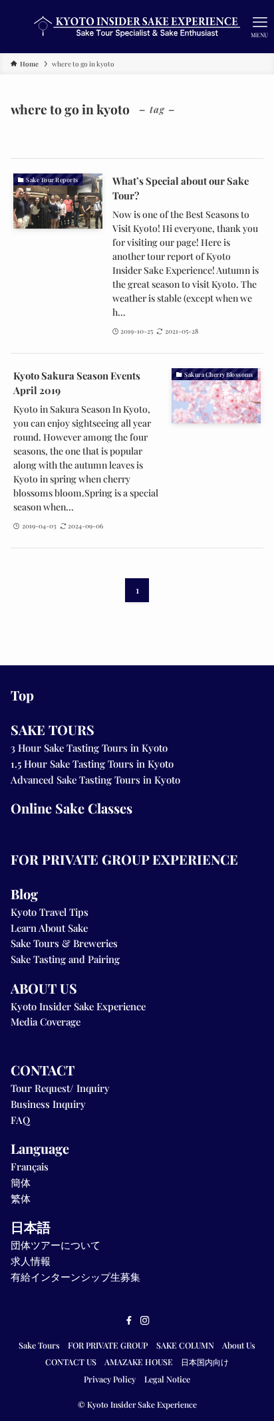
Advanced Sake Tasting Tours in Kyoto (95, 779)
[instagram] (145, 1321)
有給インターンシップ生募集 (75, 1276)
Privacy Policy (110, 1379)
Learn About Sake (49, 927)
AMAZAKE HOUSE (138, 1362)
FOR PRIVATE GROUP (108, 1345)
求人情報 (31, 1260)
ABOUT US (44, 988)
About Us (238, 1345)
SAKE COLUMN (185, 1345)
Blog (24, 894)
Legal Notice (167, 1379)
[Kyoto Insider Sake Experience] (137, 26)
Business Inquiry (48, 1104)
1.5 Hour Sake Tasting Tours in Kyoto (92, 763)
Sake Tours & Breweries (64, 943)
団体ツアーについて (55, 1245)
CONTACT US (70, 1362)
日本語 (31, 1227)
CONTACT (42, 1070)
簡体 (21, 1182)
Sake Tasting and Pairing (65, 959)
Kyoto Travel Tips (49, 912)
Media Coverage (45, 1021)
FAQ (20, 1120)
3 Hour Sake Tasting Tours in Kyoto (89, 747)
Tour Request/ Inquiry (60, 1088)
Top (22, 695)
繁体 (21, 1198)
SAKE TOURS (52, 729)
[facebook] (129, 1321)
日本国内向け (205, 1362)
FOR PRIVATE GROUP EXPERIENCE (124, 859)
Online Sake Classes (71, 808)
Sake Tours (39, 1345)
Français (30, 1166)
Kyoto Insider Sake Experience (78, 1006)
